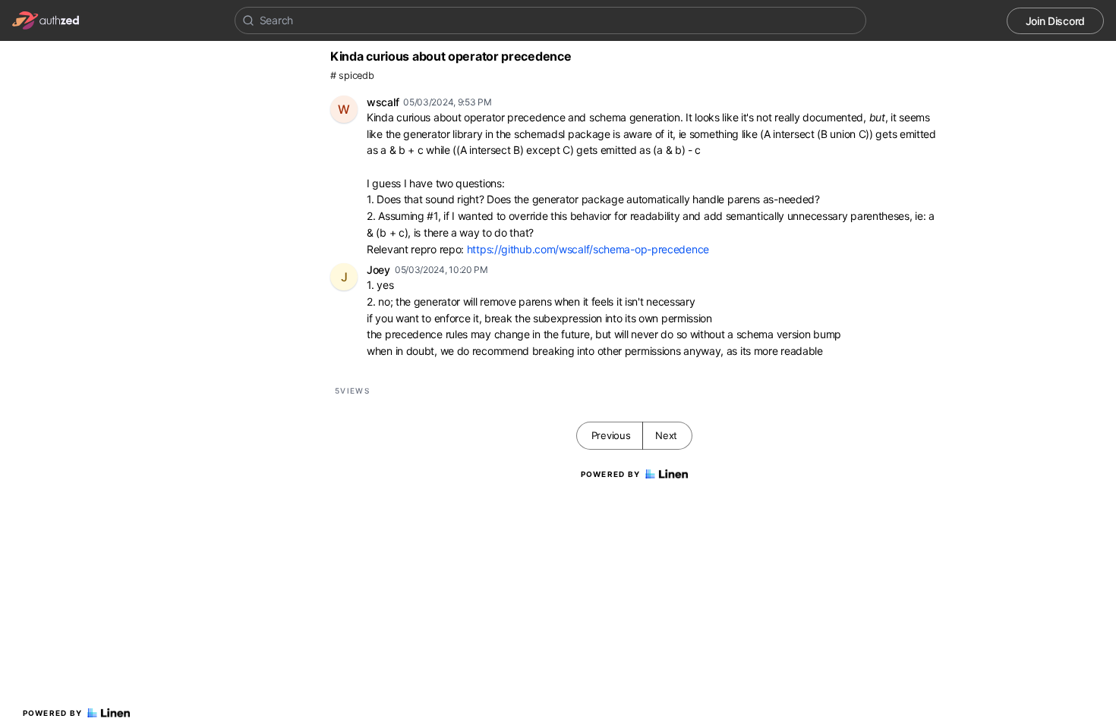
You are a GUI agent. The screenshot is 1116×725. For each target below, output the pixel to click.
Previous (611, 435)
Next (666, 435)
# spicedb (352, 75)
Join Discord (1055, 20)
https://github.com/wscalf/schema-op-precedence (588, 249)
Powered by (53, 712)
